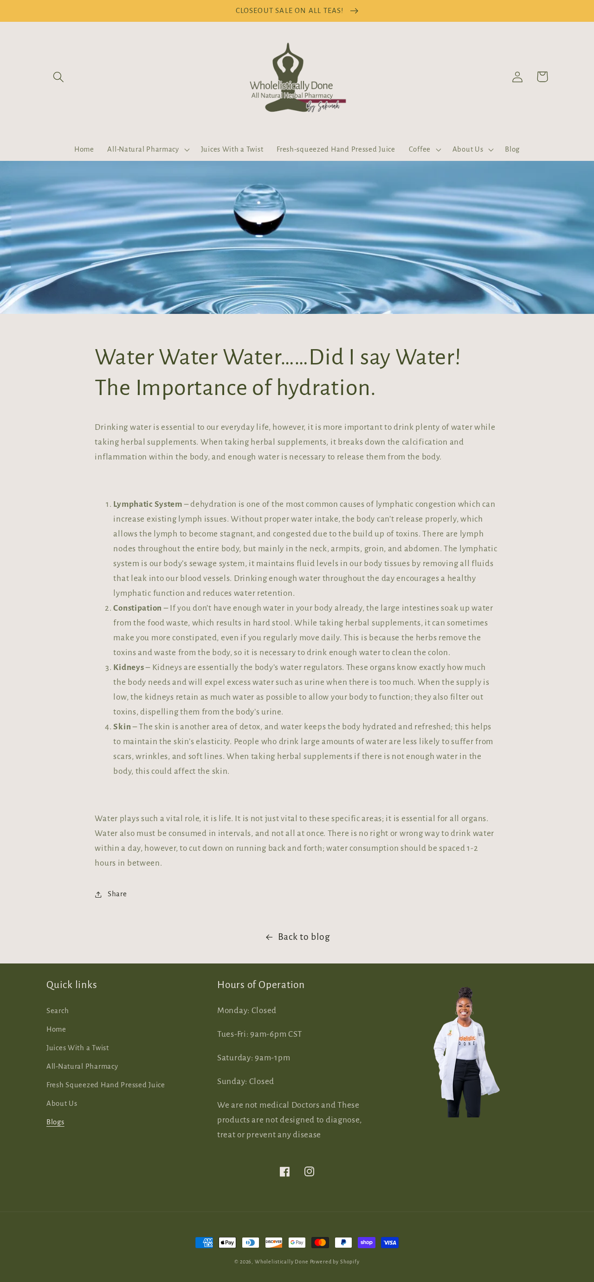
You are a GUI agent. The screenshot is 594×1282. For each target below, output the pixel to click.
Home (56, 1029)
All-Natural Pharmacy (82, 1066)
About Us (61, 1103)
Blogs (55, 1122)
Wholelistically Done (282, 1261)
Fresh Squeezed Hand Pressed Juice (105, 1085)
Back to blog (304, 937)
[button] (58, 76)
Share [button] (117, 894)
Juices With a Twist (77, 1048)
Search (57, 1010)
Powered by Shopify (335, 1261)
